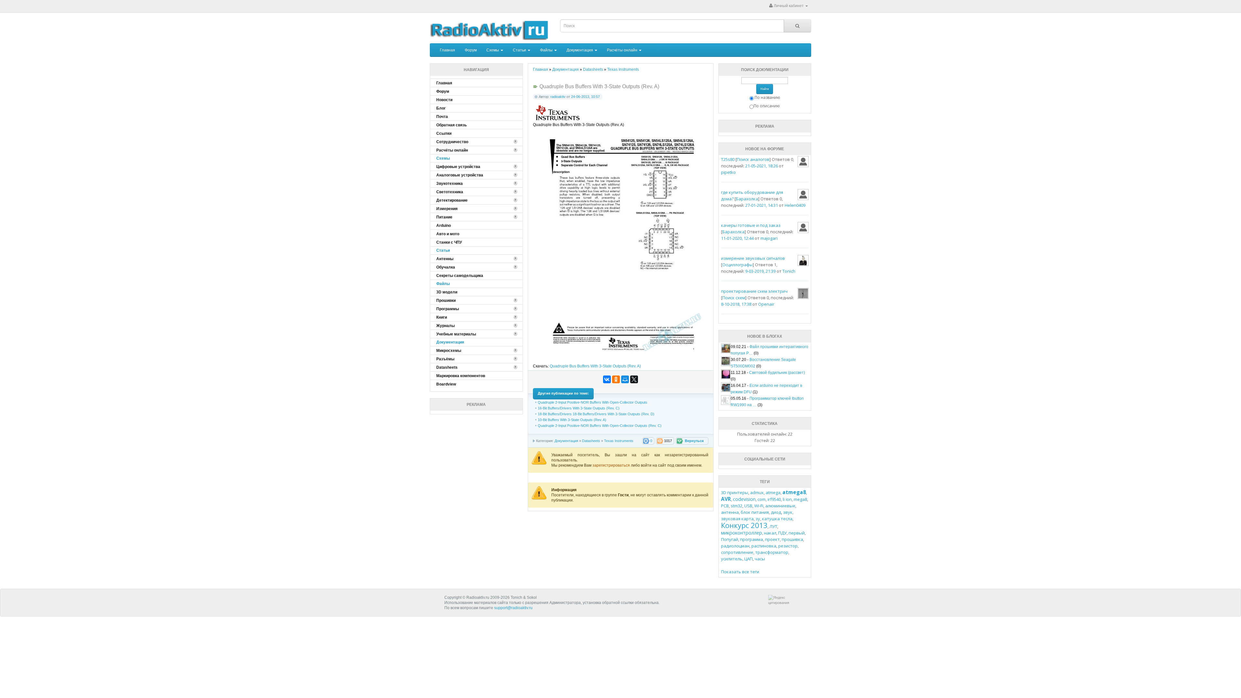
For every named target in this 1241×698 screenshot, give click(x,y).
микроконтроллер (741, 533)
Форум (471, 50)
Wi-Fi (758, 506)
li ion (787, 499)
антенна (730, 512)
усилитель (731, 559)
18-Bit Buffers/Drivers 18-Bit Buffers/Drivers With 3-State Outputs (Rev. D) (596, 414)
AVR (726, 498)
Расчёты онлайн (622, 50)
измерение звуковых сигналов (753, 258)
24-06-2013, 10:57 (585, 97)
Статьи (520, 50)
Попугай (729, 539)
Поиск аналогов (753, 159)
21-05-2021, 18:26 (761, 166)
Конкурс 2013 (744, 525)
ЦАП (748, 559)
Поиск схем (733, 298)
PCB (725, 506)
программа (751, 539)
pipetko (728, 172)
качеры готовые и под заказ (750, 225)
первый (797, 533)
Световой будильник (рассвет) (777, 372)
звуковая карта (737, 519)
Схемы (493, 50)
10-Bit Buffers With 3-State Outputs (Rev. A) (572, 420)
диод (776, 512)
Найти (764, 88)
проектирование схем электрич (754, 291)
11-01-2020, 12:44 (737, 238)
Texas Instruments (618, 441)
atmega (773, 492)
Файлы (547, 50)
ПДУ (782, 533)
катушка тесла (777, 519)
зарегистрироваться (611, 465)
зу (758, 519)
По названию (767, 97)
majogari (769, 238)
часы (760, 559)
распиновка (763, 546)
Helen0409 (795, 205)
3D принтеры (734, 492)
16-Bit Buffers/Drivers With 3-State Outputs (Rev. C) (579, 408)
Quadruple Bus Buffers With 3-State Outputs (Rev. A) (595, 366)
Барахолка (747, 199)
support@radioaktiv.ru (513, 608)
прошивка (792, 539)
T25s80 (728, 159)
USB (748, 506)
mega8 (800, 499)
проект (772, 539)
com (762, 499)
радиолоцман (735, 546)
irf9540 (774, 499)
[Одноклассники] (616, 379)
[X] (634, 379)
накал (770, 533)
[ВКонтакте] (607, 379)
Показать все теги (740, 572)
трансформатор (771, 552)
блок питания (755, 512)
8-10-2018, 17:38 (736, 304)
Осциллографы (737, 265)
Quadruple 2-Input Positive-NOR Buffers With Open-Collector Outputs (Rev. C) (600, 426)
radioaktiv (558, 97)
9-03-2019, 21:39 (760, 271)
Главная (447, 50)
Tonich (788, 271)
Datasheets (591, 441)
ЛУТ (773, 526)
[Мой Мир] (625, 379)
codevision (744, 499)
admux (757, 492)
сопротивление (737, 552)
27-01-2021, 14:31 (761, 205)
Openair (766, 304)
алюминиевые (780, 506)
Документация (580, 50)
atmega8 (794, 492)
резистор (788, 546)
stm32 (736, 506)
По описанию (767, 106)
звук (787, 512)
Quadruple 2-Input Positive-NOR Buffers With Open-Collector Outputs (592, 402)
